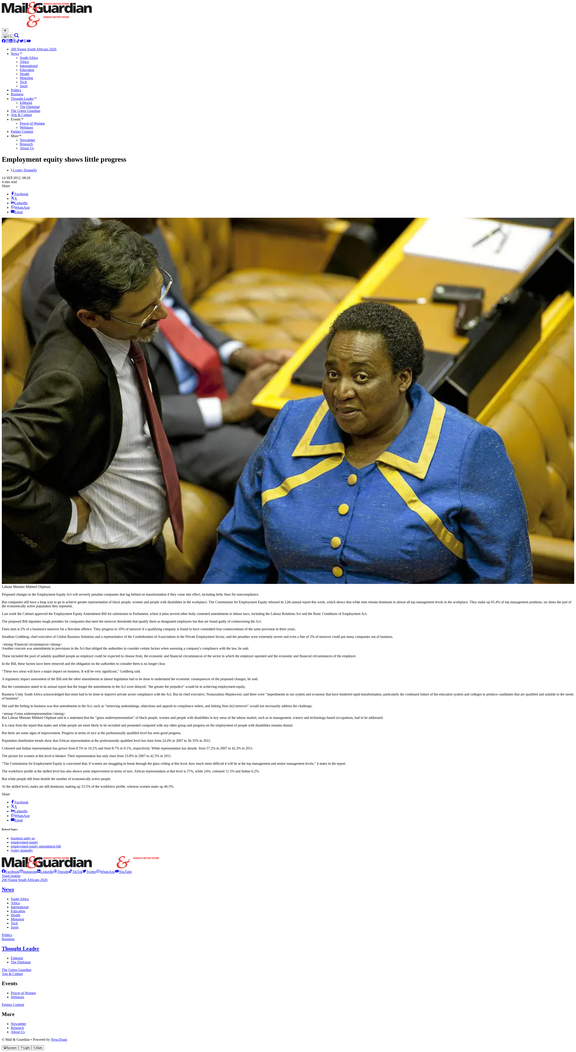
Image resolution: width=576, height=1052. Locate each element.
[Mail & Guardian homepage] (288, 15)
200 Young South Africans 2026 (24, 880)
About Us (18, 1032)
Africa (15, 903)
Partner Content (13, 1005)
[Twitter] (21, 41)
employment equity (24, 842)
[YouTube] (29, 41)
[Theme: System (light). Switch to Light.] (8, 36)
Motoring (17, 919)
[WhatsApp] (25, 41)
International (20, 907)
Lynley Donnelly (25, 170)
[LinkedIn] (11, 41)
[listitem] (10, 872)
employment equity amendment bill (36, 846)
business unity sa (23, 838)
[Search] (16, 36)
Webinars (17, 997)
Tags (5, 876)
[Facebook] (3, 41)
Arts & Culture (12, 974)
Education (18, 911)
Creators (14, 876)
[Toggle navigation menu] (5, 30)
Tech (14, 923)
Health (15, 915)
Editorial (17, 958)
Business (8, 939)
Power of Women (23, 993)
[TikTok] (18, 41)
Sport (14, 927)
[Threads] (14, 41)
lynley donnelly (22, 850)
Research (17, 1028)
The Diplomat (21, 962)
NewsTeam (59, 1039)
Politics (7, 935)
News (8, 889)
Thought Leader (20, 948)
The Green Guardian (16, 970)
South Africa (20, 899)
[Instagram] (7, 41)
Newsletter (18, 1024)
